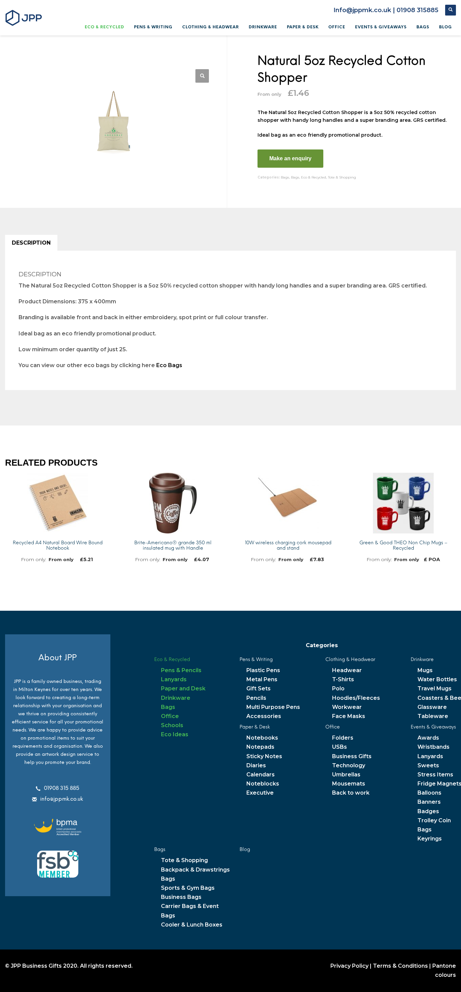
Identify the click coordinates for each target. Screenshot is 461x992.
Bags (285, 177)
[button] (202, 76)
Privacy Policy (349, 966)
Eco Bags (169, 365)
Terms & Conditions (400, 966)
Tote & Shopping (342, 177)
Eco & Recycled (313, 177)
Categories (322, 645)
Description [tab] (31, 243)
